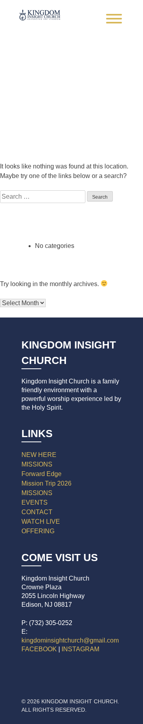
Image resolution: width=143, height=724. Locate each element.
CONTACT (36, 512)
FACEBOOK (39, 649)
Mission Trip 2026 (46, 483)
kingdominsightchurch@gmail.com (70, 640)
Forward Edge (41, 473)
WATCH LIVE (40, 521)
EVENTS (34, 502)
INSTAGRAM (80, 649)
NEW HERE (38, 454)
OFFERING (37, 531)
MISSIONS (36, 464)
